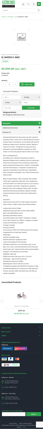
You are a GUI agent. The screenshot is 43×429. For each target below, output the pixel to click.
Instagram (21, 348)
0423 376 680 (13, 403)
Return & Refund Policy (25, 423)
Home (3, 17)
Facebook (7, 348)
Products (11, 17)
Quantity (4, 80)
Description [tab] (6, 123)
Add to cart (28, 84)
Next (41, 300)
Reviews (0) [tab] (7, 132)
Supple (24, 427)
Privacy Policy (13, 423)
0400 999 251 (13, 387)
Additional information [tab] (10, 128)
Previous (1, 300)
